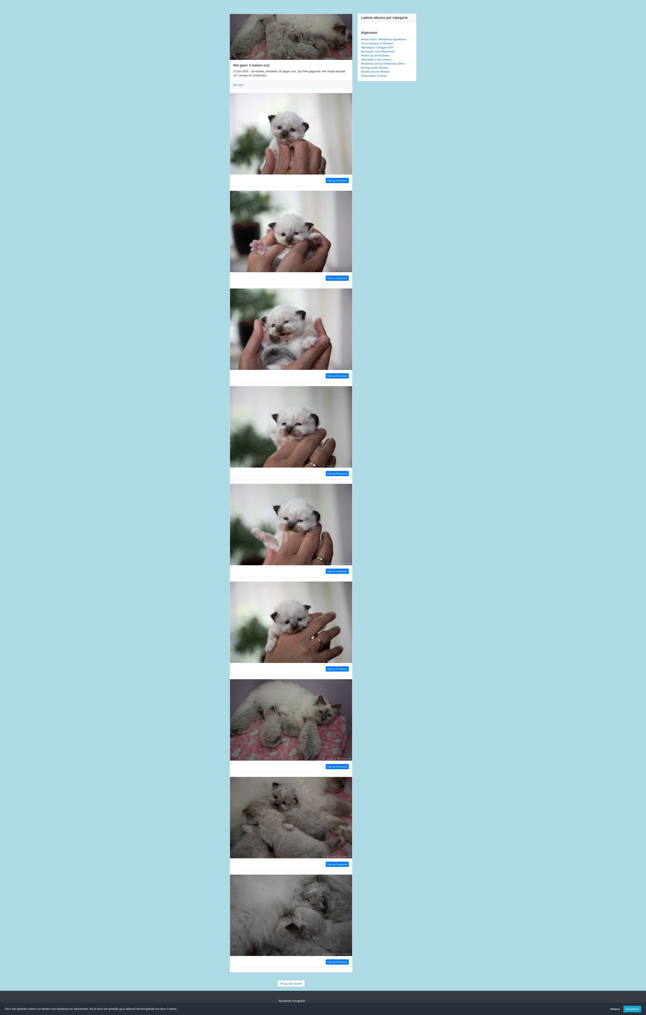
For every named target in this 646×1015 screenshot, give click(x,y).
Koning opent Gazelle (374, 67)
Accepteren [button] (632, 1009)
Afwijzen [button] (615, 1009)
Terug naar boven (291, 983)
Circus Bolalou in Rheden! (377, 43)
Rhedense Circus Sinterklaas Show (383, 63)
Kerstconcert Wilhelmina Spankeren (383, 39)
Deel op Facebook (337, 180)
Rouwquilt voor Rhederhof (377, 51)
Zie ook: (238, 85)
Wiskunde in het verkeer (376, 59)
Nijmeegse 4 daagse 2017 (377, 47)
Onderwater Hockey (374, 75)
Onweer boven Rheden (375, 71)
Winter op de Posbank (375, 55)
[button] (178, 1009)
